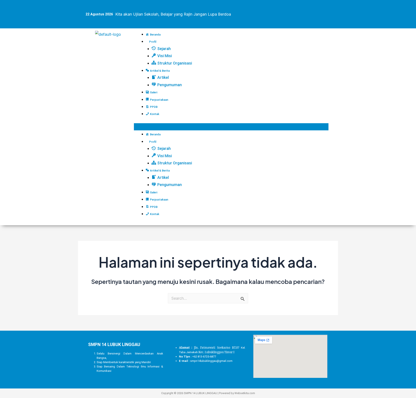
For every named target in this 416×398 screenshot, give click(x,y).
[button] (231, 126)
